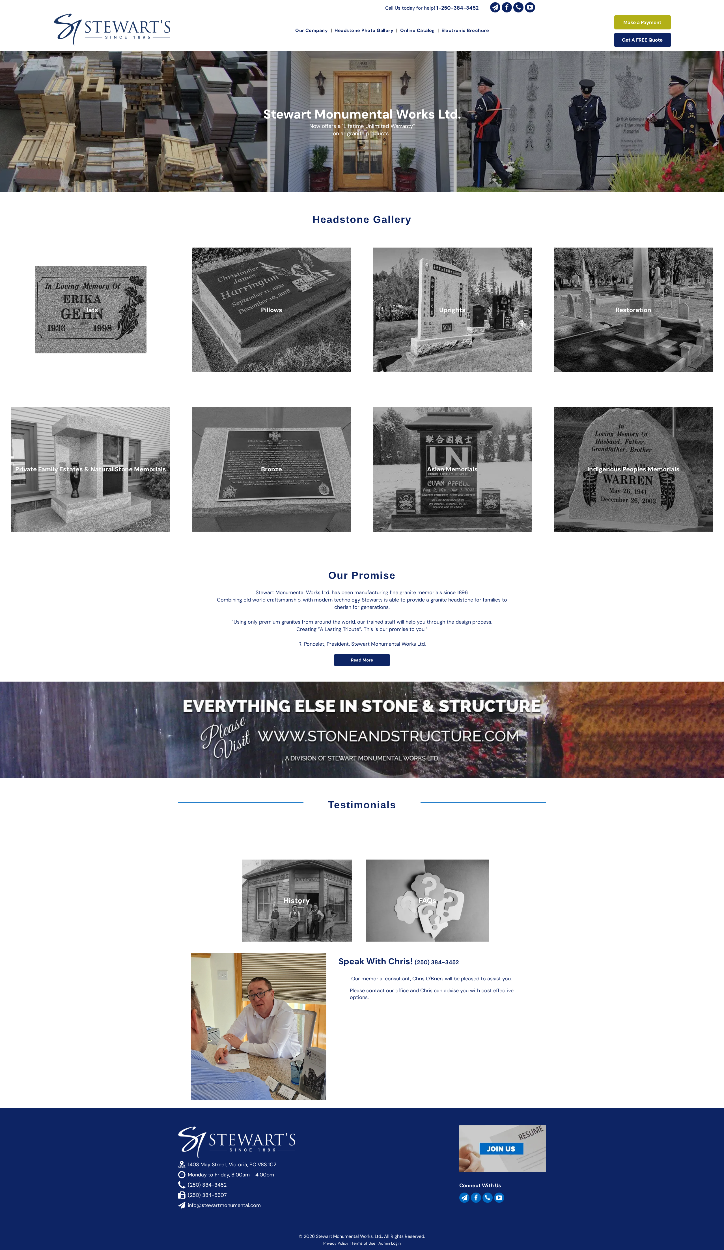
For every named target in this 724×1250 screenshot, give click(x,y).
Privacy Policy (335, 1243)
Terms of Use (363, 1243)
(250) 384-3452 (437, 962)
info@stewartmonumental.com (224, 1205)
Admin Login (389, 1243)
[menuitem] (312, 30)
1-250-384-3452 (457, 8)
